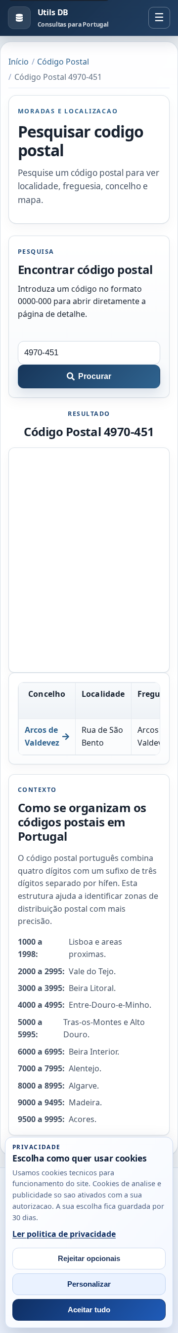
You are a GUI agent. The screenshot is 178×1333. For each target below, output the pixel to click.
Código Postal (63, 61)
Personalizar (89, 1284)
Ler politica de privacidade (64, 1234)
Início (18, 61)
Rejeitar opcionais (89, 1259)
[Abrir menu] (159, 18)
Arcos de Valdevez (42, 736)
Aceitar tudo (89, 1310)
